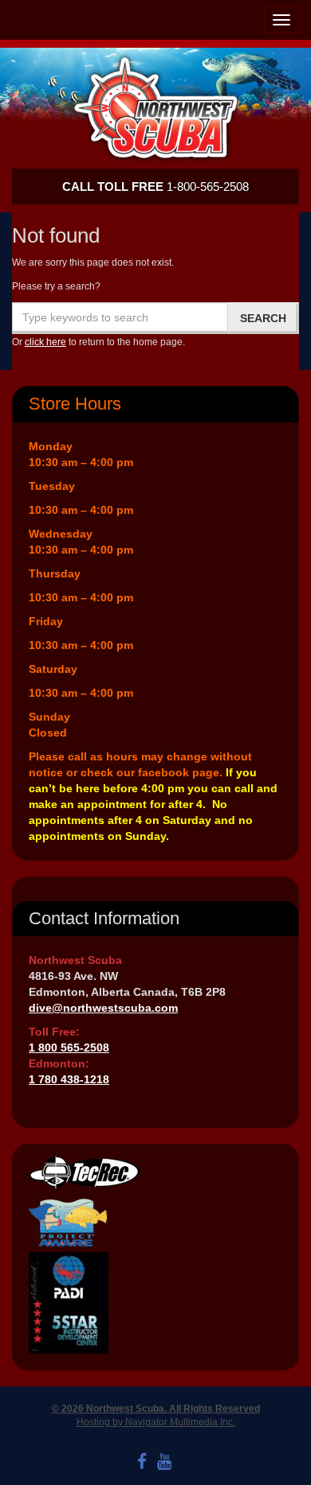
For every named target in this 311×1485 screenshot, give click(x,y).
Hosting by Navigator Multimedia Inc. (156, 1422)
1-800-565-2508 (155, 186)
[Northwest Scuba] (155, 108)
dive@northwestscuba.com (103, 1007)
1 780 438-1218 (69, 1079)
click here (45, 342)
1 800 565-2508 (69, 1047)
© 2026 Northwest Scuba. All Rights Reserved (156, 1408)
